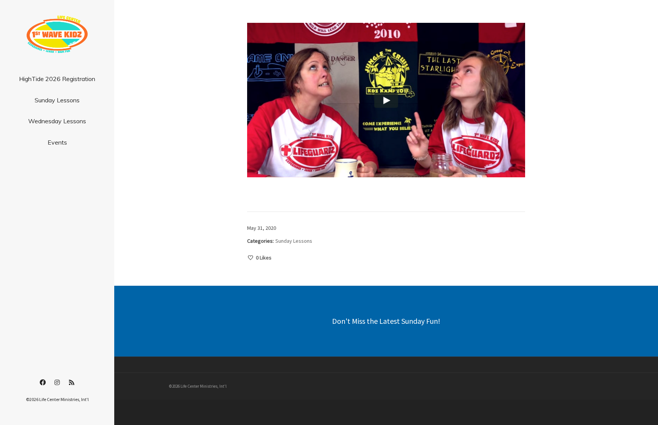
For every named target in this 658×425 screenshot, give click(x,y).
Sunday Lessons (293, 240)
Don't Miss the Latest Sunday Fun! (386, 321)
